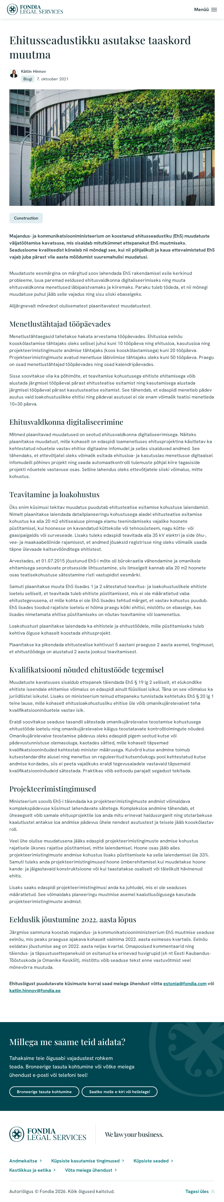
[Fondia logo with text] (35, 9)
